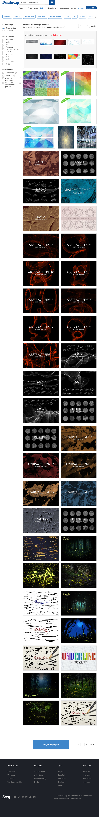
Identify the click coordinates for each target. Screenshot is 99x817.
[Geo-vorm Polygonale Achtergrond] (66, 137)
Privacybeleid (76, 799)
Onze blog (87, 778)
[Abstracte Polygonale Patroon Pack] (41, 83)
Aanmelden (91, 8)
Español (61, 775)
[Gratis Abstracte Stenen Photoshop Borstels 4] (79, 438)
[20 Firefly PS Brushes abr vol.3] (79, 603)
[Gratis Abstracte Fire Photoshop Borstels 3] (79, 328)
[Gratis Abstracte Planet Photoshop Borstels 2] (79, 410)
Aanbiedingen (39, 771)
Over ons (87, 771)
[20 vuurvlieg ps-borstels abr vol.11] (41, 575)
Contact (86, 782)
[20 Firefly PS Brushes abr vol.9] (79, 685)
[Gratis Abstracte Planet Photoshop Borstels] (79, 163)
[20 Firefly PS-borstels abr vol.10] (79, 575)
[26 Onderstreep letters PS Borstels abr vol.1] (79, 658)
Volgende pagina (51, 744)
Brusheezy (11, 771)
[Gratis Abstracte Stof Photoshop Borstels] (79, 191)
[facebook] (15, 797)
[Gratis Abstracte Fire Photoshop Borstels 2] (41, 328)
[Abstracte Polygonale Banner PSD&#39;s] (79, 83)
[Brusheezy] (10, 3)
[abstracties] (87, 137)
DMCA (36, 782)
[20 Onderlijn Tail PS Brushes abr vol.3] (41, 603)
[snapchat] (30, 797)
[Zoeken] (52, 2)
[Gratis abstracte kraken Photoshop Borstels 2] (41, 520)
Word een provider (14, 782)
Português (62, 778)
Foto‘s (30, 8)
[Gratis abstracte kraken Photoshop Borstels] (41, 218)
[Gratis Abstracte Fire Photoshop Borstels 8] (41, 245)
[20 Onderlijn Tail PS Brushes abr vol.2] (41, 630)
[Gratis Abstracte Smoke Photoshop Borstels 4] (79, 355)
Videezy (10, 778)
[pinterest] (23, 797)
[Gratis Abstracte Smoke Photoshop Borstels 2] (41, 383)
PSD (41, 8)
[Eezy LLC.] (6, 797)
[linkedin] (34, 797)
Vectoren (22, 8)
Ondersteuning (40, 778)
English (61, 771)
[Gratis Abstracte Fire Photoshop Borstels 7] (79, 300)
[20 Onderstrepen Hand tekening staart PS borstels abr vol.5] (41, 658)
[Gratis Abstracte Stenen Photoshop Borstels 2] (41, 493)
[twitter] (19, 797)
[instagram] (26, 797)
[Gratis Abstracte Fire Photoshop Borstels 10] (41, 273)
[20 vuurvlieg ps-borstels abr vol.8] (41, 713)
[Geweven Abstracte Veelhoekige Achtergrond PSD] (79, 111)
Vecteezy (11, 775)
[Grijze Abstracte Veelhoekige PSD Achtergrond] (41, 111)
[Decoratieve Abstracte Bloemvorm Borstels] (79, 218)
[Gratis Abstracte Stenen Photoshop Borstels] (41, 163)
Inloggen (81, 8)
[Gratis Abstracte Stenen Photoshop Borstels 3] (79, 493)
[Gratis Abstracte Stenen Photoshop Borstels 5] (41, 465)
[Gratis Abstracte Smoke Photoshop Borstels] (41, 191)
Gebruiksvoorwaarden (61, 799)
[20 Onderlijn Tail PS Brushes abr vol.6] (79, 713)
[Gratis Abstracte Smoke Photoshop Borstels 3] (41, 410)
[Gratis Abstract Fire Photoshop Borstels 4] (41, 355)
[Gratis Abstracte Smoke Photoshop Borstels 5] (79, 383)
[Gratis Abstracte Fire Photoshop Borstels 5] (79, 273)
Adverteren (38, 775)
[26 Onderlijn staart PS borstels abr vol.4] (41, 548)
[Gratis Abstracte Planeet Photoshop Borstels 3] (41, 438)
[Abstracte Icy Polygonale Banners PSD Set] (39, 137)
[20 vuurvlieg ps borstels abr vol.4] (79, 548)
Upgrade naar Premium (68, 8)
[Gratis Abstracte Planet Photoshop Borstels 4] (79, 520)
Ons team (87, 775)
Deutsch (61, 782)
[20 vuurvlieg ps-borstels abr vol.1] (41, 685)
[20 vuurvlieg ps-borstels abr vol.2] (79, 630)
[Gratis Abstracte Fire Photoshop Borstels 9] (79, 245)
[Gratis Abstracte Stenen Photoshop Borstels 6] (79, 465)
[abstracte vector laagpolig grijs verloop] (31, 41)
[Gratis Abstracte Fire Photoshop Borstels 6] (41, 300)
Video (36, 8)
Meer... (61, 785)
